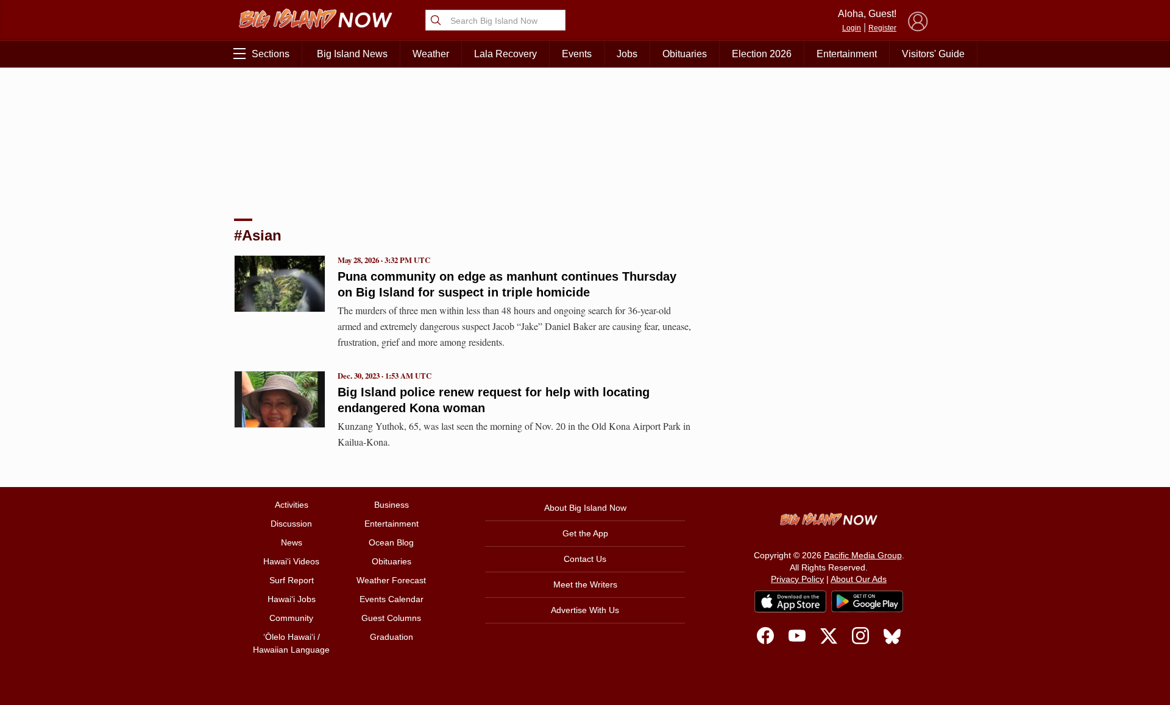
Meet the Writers (585, 584)
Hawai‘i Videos (291, 561)
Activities (291, 505)
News (291, 542)
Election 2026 (762, 54)
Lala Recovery (505, 54)
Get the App (585, 533)
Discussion (291, 523)
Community (291, 618)
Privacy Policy (797, 579)
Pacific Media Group (863, 555)
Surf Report (291, 580)
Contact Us (585, 559)
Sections (270, 54)
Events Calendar (392, 599)
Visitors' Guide (933, 54)
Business (391, 505)
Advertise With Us (585, 610)
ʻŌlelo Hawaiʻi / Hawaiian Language (291, 643)
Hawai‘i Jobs (292, 599)
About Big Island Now (585, 508)
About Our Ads (859, 579)
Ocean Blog (391, 542)
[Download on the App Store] (790, 601)
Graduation (391, 637)
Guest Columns (391, 618)
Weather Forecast (391, 580)
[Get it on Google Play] (867, 601)
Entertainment (847, 54)
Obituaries (684, 54)
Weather (431, 54)
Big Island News (352, 54)
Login (851, 28)
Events (577, 54)
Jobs (627, 54)
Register (882, 28)
